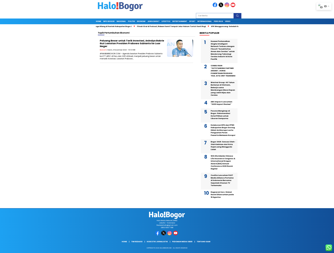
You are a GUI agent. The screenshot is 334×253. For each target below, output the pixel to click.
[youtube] (233, 7)
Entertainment (179, 21)
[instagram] (227, 7)
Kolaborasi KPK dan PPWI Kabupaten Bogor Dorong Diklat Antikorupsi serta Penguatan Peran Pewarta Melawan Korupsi (223, 130)
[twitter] (221, 7)
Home (98, 21)
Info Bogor (109, 21)
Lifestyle (166, 21)
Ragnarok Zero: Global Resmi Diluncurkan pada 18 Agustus (222, 194)
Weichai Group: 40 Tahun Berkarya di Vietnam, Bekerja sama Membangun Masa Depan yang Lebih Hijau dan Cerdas (223, 88)
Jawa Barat (153, 21)
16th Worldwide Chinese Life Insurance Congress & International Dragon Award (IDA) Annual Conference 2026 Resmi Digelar (223, 162)
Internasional (204, 21)
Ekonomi (141, 21)
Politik (131, 21)
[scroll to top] (321, 249)
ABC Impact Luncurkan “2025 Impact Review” (221, 103)
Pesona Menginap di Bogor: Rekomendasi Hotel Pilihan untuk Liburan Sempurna (220, 115)
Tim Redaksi (136, 241)
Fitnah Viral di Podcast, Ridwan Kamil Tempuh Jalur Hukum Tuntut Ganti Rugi (161, 26)
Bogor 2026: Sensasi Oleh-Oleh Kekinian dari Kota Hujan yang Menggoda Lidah (223, 146)
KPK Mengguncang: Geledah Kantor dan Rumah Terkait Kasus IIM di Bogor (234, 26)
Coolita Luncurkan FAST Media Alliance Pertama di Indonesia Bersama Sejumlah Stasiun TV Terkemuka (222, 180)
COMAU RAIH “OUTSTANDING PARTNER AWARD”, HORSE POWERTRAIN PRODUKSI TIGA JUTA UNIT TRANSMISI (223, 70)
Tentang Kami (203, 241)
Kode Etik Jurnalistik (157, 241)
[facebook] (215, 7)
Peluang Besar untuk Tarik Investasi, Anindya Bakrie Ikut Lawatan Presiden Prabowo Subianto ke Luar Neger (132, 43)
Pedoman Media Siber (182, 241)
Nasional (121, 21)
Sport (192, 21)
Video (227, 21)
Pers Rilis (218, 21)
